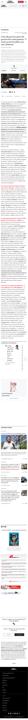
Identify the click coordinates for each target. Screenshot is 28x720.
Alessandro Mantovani (7, 458)
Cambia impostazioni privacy (8, 677)
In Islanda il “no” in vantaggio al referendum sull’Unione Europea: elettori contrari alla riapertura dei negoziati (10, 480)
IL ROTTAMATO (7, 393)
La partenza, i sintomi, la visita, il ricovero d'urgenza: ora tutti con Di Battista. (10, 466)
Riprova (14, 663)
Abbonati (20, 1)
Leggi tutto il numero (14, 549)
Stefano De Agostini (6, 47)
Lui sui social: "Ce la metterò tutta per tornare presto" (10, 468)
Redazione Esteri (5, 485)
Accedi (8, 634)
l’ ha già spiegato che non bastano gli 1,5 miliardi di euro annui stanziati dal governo (14, 129)
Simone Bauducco (5, 503)
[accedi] (25, 2)
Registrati (19, 634)
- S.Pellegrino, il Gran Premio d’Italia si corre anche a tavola (13, 569)
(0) (26, 458)
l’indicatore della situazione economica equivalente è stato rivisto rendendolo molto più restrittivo (13, 272)
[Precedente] (2, 359)
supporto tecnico (7, 659)
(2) (9, 364)
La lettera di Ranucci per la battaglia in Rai (13, 433)
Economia (5, 30)
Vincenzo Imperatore (10, 362)
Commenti (5, 92)
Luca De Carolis (5, 472)
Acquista (14, 398)
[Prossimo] (25, 359)
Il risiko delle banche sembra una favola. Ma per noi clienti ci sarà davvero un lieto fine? (10, 353)
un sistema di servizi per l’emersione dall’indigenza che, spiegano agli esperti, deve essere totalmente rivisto (13, 111)
